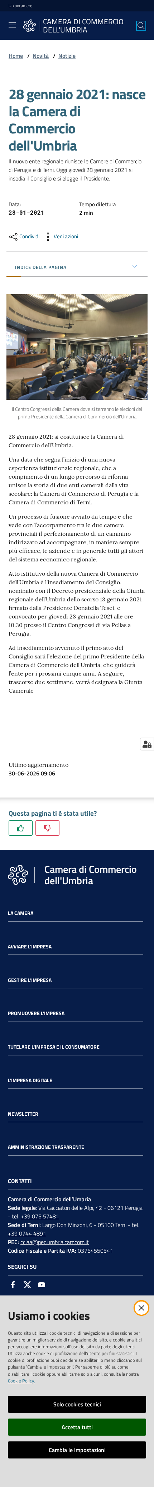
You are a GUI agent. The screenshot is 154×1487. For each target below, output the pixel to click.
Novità (41, 55)
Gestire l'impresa (30, 980)
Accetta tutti (77, 1427)
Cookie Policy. (21, 1380)
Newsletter (23, 1114)
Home (16, 55)
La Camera (20, 913)
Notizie (67, 55)
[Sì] (21, 828)
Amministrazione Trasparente (46, 1147)
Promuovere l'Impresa (36, 1013)
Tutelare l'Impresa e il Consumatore (54, 1047)
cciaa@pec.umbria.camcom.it (54, 1242)
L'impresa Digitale (30, 1080)
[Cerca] (141, 25)
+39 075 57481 (40, 1216)
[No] (47, 828)
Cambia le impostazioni (77, 1450)
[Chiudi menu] (128, 14)
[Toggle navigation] (12, 25)
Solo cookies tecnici (77, 1404)
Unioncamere (20, 5)
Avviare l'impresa (30, 946)
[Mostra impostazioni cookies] (147, 744)
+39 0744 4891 (27, 1233)
